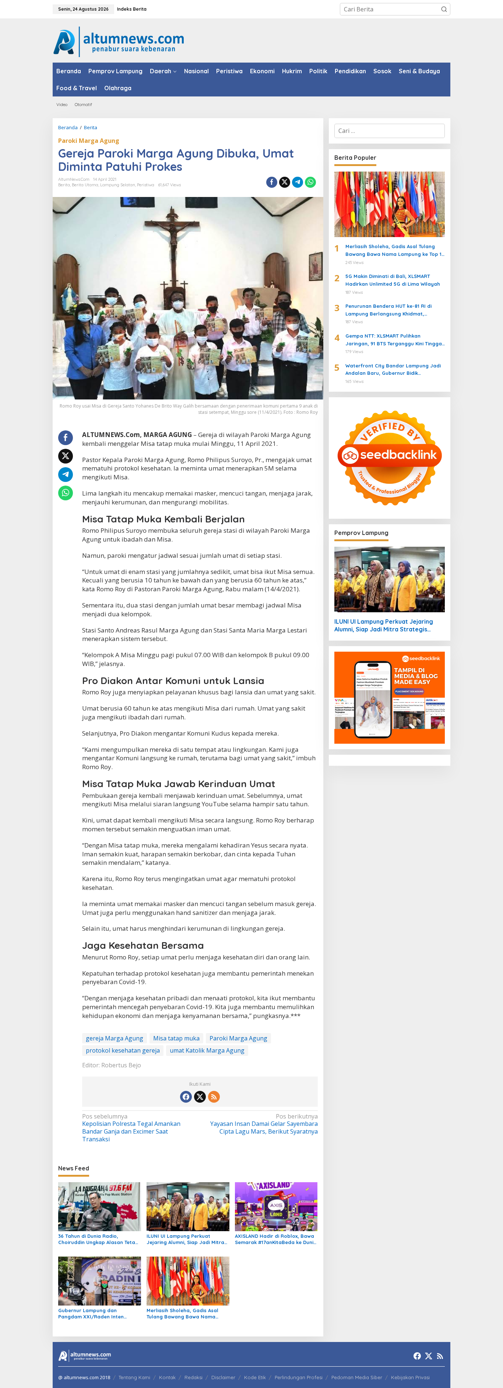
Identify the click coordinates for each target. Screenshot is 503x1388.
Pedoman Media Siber (356, 1377)
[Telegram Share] (297, 182)
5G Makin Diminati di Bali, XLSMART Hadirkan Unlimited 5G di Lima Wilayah (392, 280)
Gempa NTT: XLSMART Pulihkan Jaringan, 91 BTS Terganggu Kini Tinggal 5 (394, 340)
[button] (444, 9)
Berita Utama (85, 184)
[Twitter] (200, 1097)
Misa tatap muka (176, 1038)
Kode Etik (255, 1377)
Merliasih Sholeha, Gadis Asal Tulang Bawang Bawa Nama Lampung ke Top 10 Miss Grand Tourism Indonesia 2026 (184, 1313)
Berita (64, 184)
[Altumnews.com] (119, 41)
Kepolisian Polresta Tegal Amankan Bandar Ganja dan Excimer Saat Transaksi (131, 1128)
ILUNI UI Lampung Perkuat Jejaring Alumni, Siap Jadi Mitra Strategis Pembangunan (185, 1239)
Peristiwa (145, 184)
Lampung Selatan (117, 184)
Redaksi (193, 1377)
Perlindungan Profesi (299, 1377)
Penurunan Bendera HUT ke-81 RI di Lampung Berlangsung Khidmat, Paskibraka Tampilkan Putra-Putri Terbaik (388, 310)
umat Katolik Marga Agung (207, 1050)
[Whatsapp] (310, 182)
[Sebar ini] (271, 182)
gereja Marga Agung (114, 1038)
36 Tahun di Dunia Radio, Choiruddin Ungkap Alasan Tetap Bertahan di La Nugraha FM (98, 1239)
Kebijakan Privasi (410, 1377)
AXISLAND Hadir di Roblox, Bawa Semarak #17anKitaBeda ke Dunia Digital (276, 1239)
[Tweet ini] (284, 182)
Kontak (167, 1377)
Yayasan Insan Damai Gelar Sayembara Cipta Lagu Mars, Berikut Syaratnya (263, 1124)
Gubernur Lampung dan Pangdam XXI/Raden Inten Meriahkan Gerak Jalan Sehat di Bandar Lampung (97, 1313)
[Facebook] (186, 1097)
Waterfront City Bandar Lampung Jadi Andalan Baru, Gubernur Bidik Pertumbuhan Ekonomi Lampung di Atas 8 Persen (394, 370)
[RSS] (214, 1097)
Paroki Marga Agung (88, 141)
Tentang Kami (134, 1377)
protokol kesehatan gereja (123, 1050)
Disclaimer (223, 1377)
